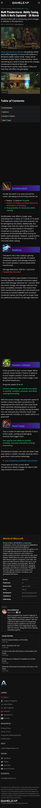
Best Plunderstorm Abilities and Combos (21, 460)
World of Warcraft (18, 8)
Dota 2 (6, 697)
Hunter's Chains (8, 116)
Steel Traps (6, 120)
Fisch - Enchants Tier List (11, 645)
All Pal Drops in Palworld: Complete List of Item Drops (19, 660)
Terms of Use (5, 732)
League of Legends (10, 701)
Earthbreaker (7, 108)
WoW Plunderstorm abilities (12, 52)
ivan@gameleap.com (8, 778)
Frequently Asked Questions (11, 735)
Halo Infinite (8, 704)
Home (3, 8)
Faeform (5, 112)
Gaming (8, 8)
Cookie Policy (5, 739)
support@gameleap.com (10, 748)
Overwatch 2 (8, 715)
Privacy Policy (6, 728)
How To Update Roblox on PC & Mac (15, 640)
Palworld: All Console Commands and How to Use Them (19, 668)
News (27, 8)
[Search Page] (39, 3)
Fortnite (6, 718)
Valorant (7, 711)
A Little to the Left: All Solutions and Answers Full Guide (19, 652)
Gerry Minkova (19, 24)
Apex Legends (9, 708)
